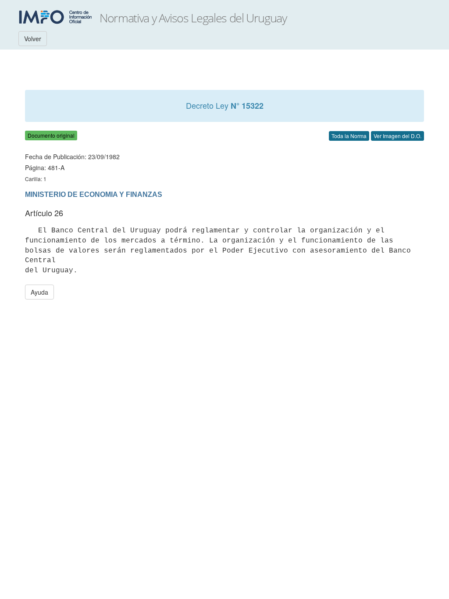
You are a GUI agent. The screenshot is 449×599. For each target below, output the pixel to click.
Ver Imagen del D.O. (397, 135)
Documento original (51, 135)
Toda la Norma (349, 135)
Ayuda (39, 292)
